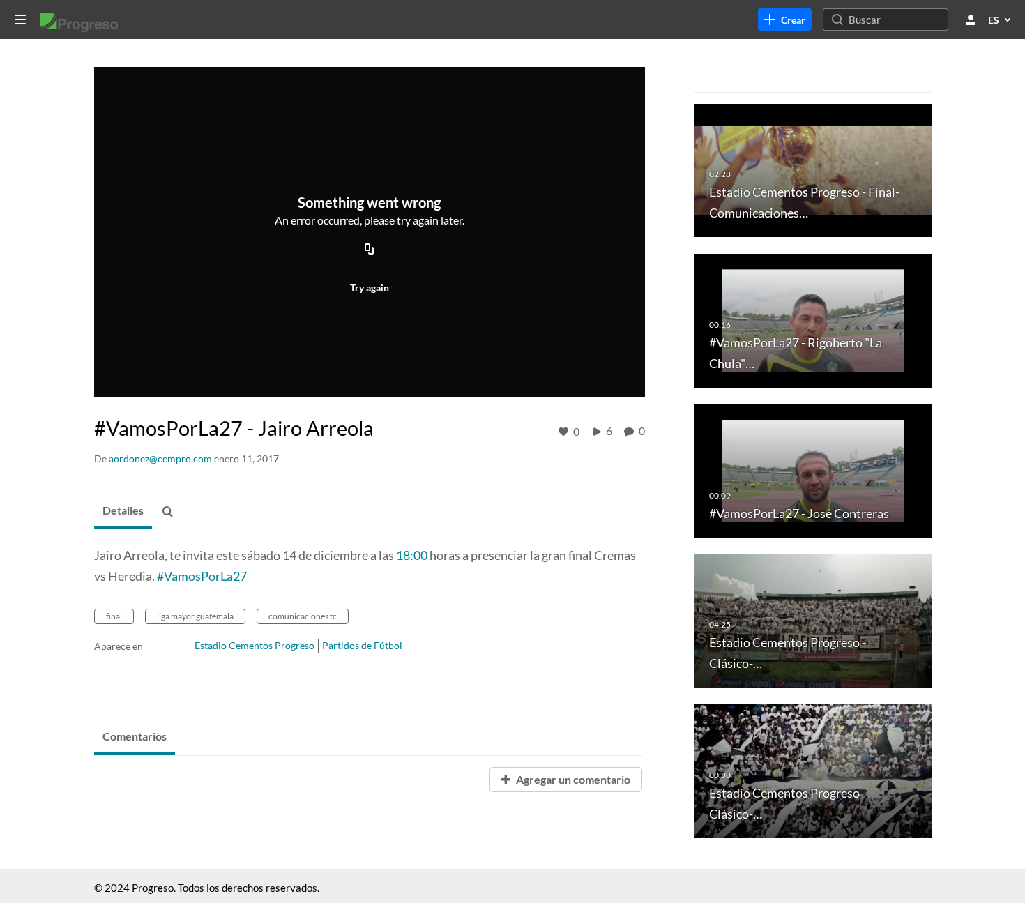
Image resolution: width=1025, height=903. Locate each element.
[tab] (123, 511)
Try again (369, 288)
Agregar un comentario (572, 779)
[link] (785, 19)
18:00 (411, 555)
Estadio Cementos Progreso (254, 645)
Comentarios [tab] (134, 736)
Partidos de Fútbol (362, 645)
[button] (171, 511)
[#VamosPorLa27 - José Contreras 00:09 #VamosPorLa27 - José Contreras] (813, 469)
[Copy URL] (369, 250)
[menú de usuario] (970, 19)
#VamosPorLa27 (202, 576)
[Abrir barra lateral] (20, 19)
